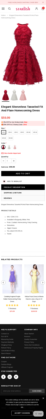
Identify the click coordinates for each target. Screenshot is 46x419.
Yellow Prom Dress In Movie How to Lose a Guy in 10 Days (34, 299)
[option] (23, 54)
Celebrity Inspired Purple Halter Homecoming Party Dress (12, 299)
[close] (43, 2)
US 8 (21, 132)
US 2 (3, 132)
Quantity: (5, 157)
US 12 (35, 132)
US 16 (10, 138)
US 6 (15, 132)
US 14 (4, 138)
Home (3, 15)
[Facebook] (3, 377)
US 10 (28, 132)
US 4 (9, 132)
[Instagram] (9, 377)
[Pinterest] (16, 377)
